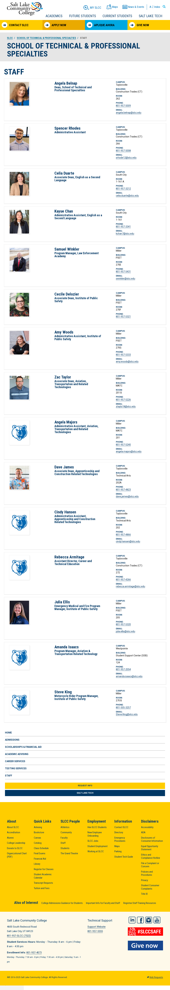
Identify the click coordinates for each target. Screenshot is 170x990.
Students (65, 848)
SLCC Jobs (92, 840)
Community (66, 832)
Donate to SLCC (15, 848)
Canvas (37, 837)
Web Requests (156, 977)
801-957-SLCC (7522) (19, 935)
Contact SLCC (19, 25)
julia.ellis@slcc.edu (125, 631)
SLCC (10, 37)
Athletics (65, 827)
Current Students (117, 16)
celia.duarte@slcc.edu (127, 195)
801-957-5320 (123, 624)
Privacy (144, 880)
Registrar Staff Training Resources (139, 903)
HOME (8, 732)
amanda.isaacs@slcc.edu (129, 676)
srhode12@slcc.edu (126, 157)
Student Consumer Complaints (150, 887)
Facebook (140, 920)
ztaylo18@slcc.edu (126, 406)
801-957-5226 (123, 399)
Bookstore (39, 832)
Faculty (64, 837)
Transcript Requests (43, 882)
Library (37, 863)
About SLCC (13, 827)
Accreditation (13, 832)
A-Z (155, 6)
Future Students (82, 16)
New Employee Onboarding (94, 834)
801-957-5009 (123, 105)
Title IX (144, 893)
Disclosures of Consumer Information (152, 839)
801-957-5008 (123, 150)
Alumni (10, 837)
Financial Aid (40, 858)
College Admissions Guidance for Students (62, 903)
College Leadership (16, 842)
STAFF (8, 775)
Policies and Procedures (147, 873)
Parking (118, 851)
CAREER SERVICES (15, 761)
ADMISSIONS (12, 739)
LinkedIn (132, 920)
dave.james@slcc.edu (127, 496)
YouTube (157, 920)
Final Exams (39, 853)
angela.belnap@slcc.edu (128, 112)
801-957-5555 (95, 931)
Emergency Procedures (119, 839)
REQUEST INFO (85, 785)
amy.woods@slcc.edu (127, 361)
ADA (143, 832)
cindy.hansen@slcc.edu (128, 541)
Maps (117, 846)
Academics (54, 16)
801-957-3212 (123, 188)
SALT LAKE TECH (85, 793)
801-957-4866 (123, 534)
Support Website (96, 926)
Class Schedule (41, 848)
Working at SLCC (95, 851)
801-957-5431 (123, 271)
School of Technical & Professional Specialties (46, 37)
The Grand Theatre (69, 853)
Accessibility (147, 827)
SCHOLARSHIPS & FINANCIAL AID (23, 747)
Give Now (143, 25)
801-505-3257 (123, 707)
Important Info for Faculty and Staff (103, 903)
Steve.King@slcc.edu (127, 714)
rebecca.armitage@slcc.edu (130, 586)
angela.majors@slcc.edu (128, 451)
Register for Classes (43, 869)
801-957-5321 (123, 316)
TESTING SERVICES (16, 768)
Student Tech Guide (123, 856)
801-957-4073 (34, 952)
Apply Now (59, 25)
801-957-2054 (123, 669)
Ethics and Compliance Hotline (150, 856)
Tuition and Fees (41, 888)
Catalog (38, 842)
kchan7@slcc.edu (125, 233)
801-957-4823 (123, 489)
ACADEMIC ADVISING (16, 754)
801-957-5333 (123, 354)
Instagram (148, 920)
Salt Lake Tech (150, 16)
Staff (63, 842)
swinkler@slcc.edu (125, 278)
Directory (118, 832)
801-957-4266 (123, 579)
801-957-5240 (123, 444)
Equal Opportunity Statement (149, 848)
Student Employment (97, 846)
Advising (38, 827)
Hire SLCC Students (97, 827)
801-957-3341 (123, 226)
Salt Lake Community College (25, 9)
